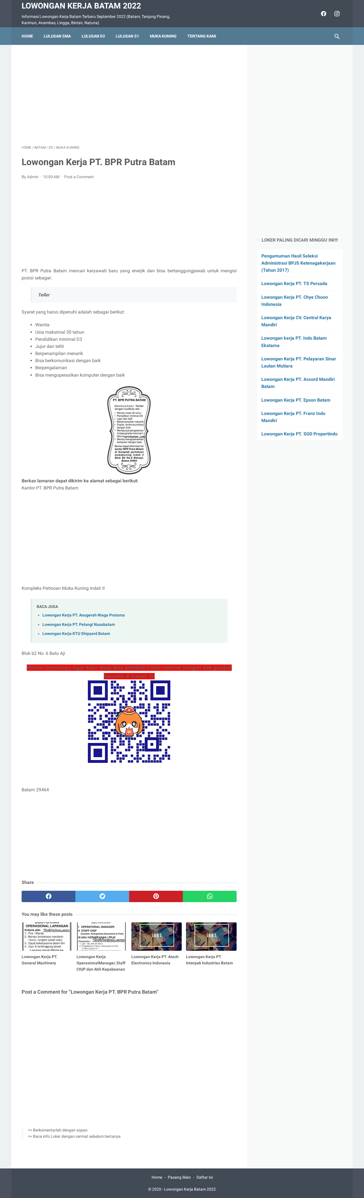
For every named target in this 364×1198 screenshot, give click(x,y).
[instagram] (336, 13)
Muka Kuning (163, 36)
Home (27, 36)
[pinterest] (156, 896)
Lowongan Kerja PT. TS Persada (294, 283)
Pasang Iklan (179, 1177)
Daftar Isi (205, 1177)
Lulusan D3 (93, 36)
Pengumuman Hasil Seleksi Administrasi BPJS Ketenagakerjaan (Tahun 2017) (298, 263)
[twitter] (102, 896)
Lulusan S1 (127, 36)
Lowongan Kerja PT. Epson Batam (295, 400)
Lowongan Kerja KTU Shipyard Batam (76, 633)
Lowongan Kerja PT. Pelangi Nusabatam (78, 624)
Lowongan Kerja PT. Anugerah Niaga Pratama (83, 615)
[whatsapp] (210, 896)
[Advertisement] (129, 95)
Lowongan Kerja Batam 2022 (81, 6)
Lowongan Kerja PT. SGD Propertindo (299, 434)
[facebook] (323, 13)
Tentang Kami (201, 36)
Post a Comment (79, 177)
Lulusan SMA (57, 36)
